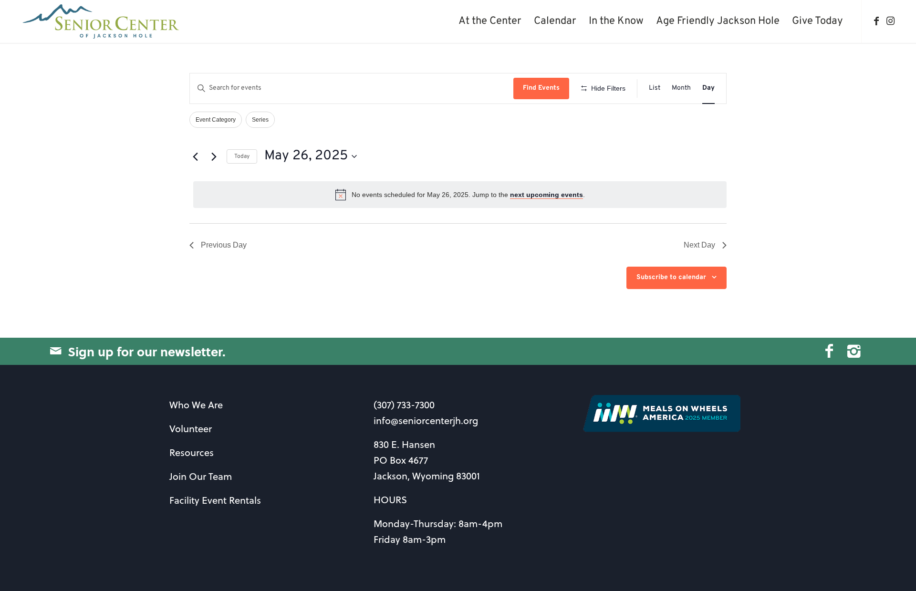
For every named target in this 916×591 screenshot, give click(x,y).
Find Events (541, 88)
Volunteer (190, 428)
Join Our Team (200, 476)
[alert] (460, 194)
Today (242, 156)
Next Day (699, 245)
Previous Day (224, 245)
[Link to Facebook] (876, 21)
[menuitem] (490, 21)
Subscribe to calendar (671, 277)
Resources (191, 452)
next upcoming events (546, 194)
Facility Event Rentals (215, 500)
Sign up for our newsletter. (147, 351)
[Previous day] (195, 156)
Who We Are (196, 405)
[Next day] (213, 156)
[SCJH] (102, 21)
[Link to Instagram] (891, 21)
